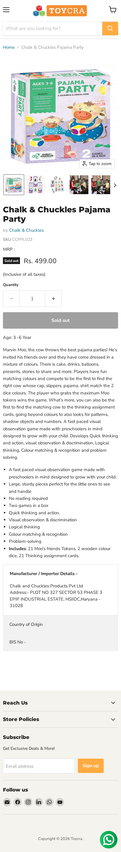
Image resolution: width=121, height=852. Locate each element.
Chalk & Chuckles (26, 230)
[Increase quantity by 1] (53, 298)
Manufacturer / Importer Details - (44, 574)
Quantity (11, 285)
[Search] (110, 28)
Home (9, 47)
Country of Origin (26, 624)
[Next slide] (115, 185)
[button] (14, 185)
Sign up (91, 765)
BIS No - (17, 642)
